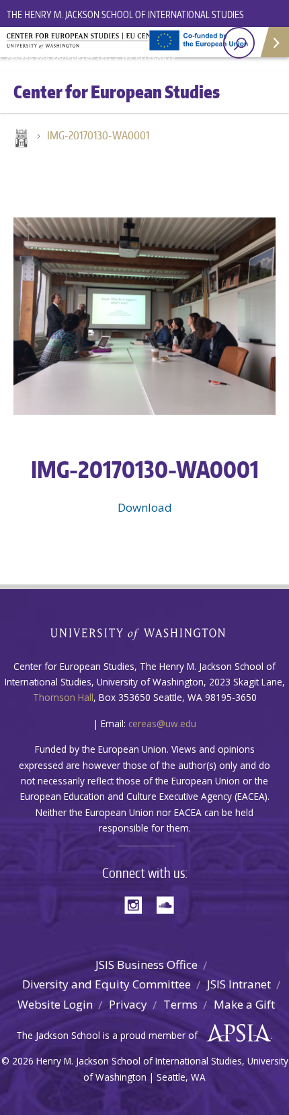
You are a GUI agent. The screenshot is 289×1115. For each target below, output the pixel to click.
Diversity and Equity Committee (106, 984)
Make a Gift (244, 1004)
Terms (180, 1004)
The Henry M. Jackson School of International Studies (125, 14)
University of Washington (144, 632)
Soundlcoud (169, 904)
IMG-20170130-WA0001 (98, 135)
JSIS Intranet (239, 984)
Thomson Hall (63, 697)
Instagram (138, 904)
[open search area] (239, 43)
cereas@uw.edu (162, 723)
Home (20, 139)
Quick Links (274, 42)
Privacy (128, 1004)
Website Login (55, 1004)
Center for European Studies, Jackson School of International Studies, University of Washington (94, 47)
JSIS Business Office (146, 964)
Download (145, 507)
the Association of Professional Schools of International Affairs (235, 1033)
